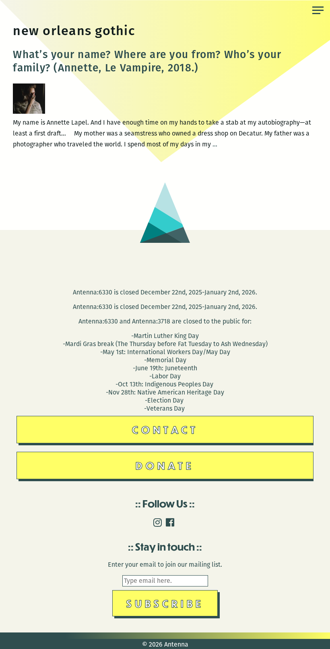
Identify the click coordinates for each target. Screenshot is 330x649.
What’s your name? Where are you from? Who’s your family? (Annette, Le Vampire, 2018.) (147, 61)
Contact (165, 429)
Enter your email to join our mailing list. (165, 564)
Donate (165, 465)
